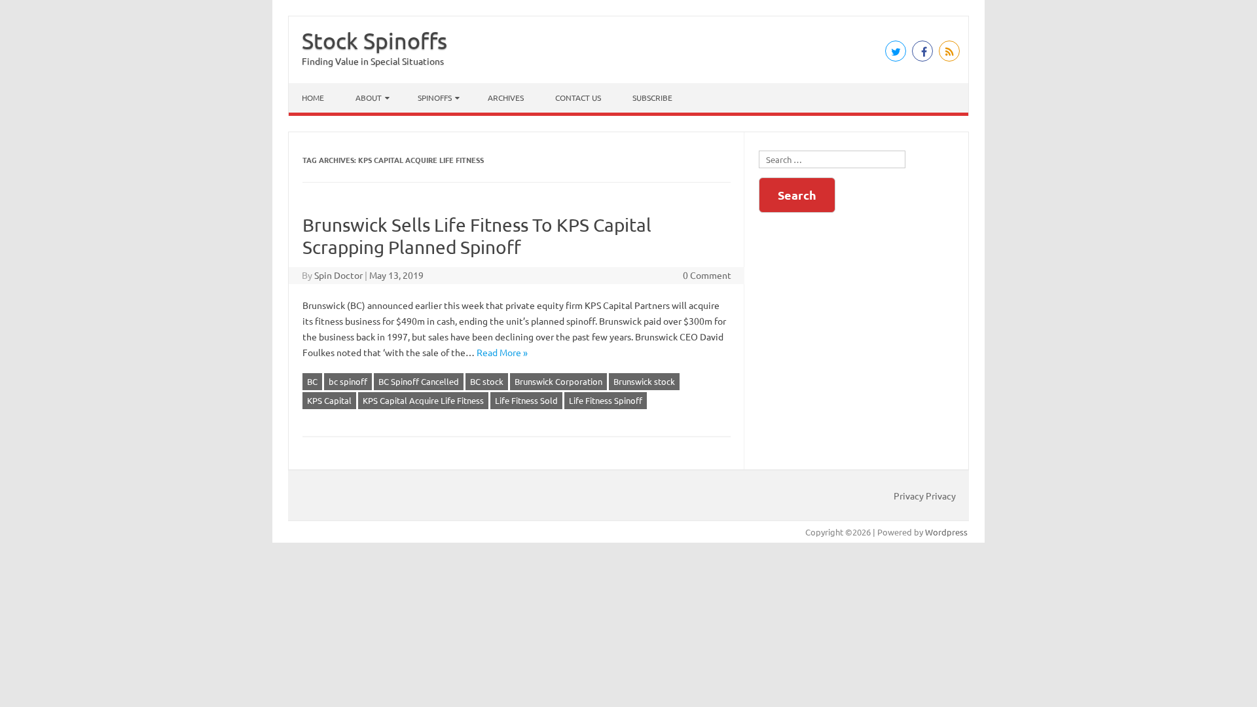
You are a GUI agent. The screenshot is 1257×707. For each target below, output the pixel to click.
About (368, 97)
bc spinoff (348, 381)
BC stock (486, 381)
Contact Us (578, 97)
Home (313, 97)
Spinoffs (435, 97)
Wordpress (946, 531)
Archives (506, 97)
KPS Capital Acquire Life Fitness (423, 400)
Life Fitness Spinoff (605, 400)
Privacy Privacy (925, 495)
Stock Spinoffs (374, 40)
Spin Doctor (338, 275)
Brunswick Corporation (558, 381)
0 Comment (707, 275)
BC (312, 381)
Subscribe (652, 97)
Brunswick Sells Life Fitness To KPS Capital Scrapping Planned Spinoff (476, 236)
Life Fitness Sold (526, 400)
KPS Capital (329, 400)
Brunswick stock (644, 381)
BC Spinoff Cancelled (418, 381)
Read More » (502, 352)
